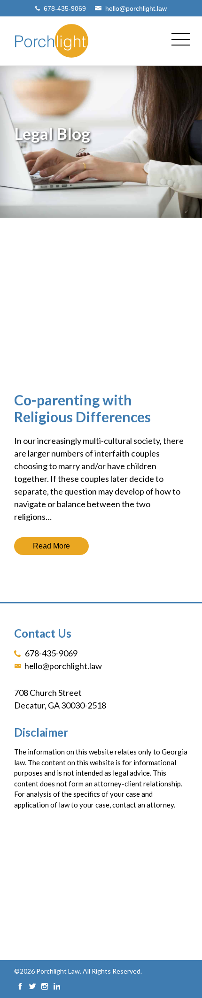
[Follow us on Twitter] (32, 987)
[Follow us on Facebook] (20, 987)
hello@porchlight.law (136, 8)
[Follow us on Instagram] (44, 987)
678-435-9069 (65, 8)
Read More (51, 546)
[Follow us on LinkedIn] (57, 987)
